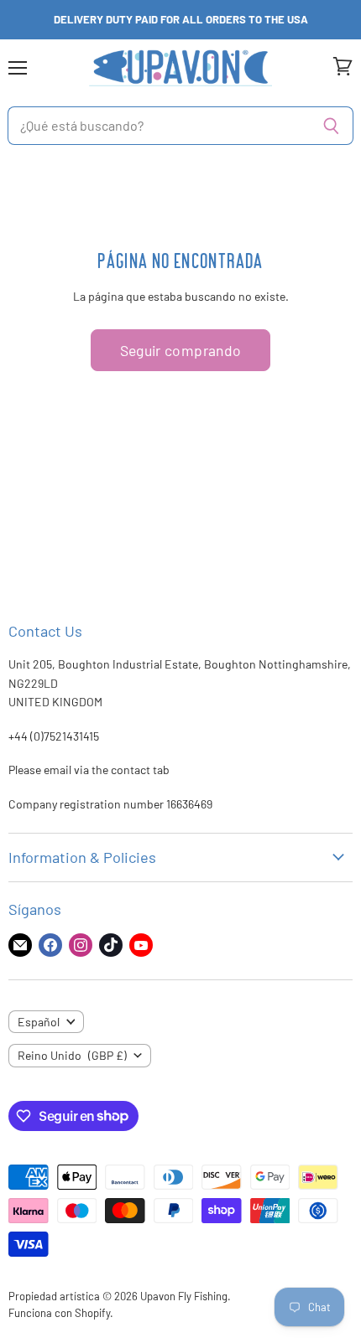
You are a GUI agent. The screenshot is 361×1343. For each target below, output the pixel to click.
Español (39, 1022)
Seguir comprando (181, 350)
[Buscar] (331, 125)
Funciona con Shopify (59, 1313)
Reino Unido (72, 1055)
